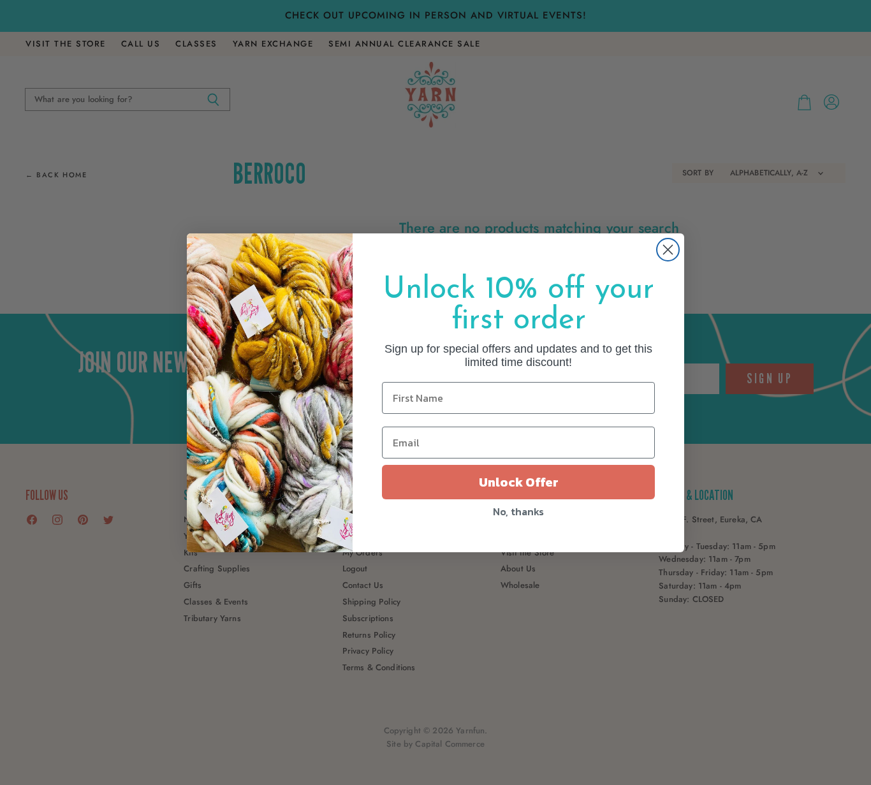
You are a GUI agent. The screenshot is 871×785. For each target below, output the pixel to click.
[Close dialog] (668, 249)
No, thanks (518, 511)
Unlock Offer (519, 482)
